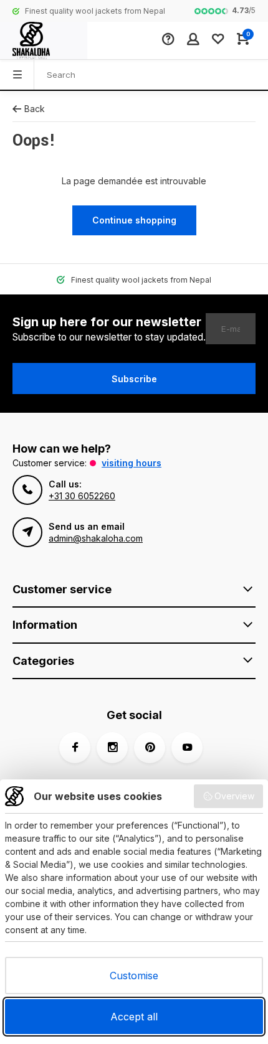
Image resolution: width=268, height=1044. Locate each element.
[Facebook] (74, 747)
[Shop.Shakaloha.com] (43, 40)
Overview (234, 796)
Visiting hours (131, 463)
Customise (134, 975)
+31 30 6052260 (82, 496)
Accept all (134, 1016)
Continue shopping (134, 220)
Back (34, 108)
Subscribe (134, 379)
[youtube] (187, 747)
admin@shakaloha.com (96, 538)
